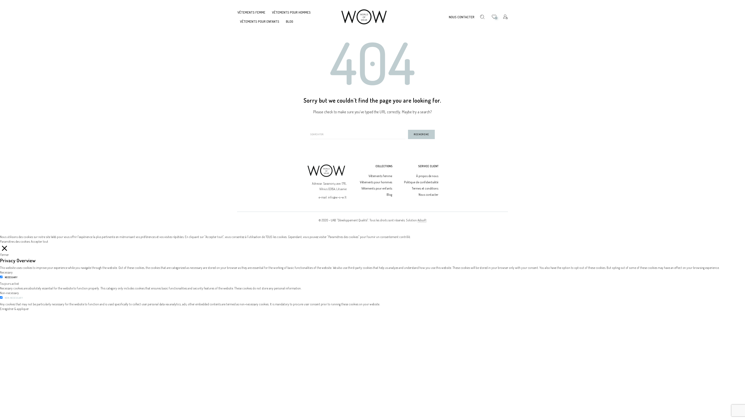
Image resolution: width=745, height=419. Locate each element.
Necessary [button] (6, 272)
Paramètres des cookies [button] (15, 241)
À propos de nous (427, 176)
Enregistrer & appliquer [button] (14, 309)
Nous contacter (462, 17)
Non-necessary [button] (9, 293)
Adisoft (422, 220)
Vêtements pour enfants (376, 188)
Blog (389, 195)
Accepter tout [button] (39, 241)
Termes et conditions (425, 188)
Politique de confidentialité (421, 182)
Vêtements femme (380, 176)
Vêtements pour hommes (376, 182)
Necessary (11, 277)
